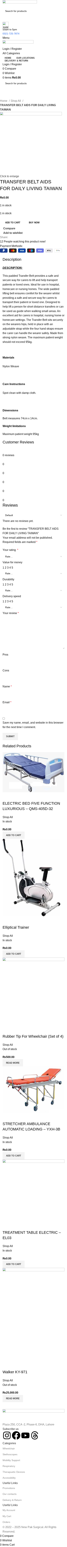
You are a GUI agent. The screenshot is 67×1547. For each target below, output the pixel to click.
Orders (6, 1522)
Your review (11, 613)
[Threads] (34, 1435)
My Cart (7, 1516)
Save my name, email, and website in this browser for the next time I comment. (33, 725)
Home (4, 100)
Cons (6, 670)
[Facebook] (16, 1435)
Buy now (34, 222)
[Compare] (7, 1365)
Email (7, 702)
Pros (5, 654)
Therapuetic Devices (14, 1472)
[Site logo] (20, 3)
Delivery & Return (12, 1500)
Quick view (16, 1365)
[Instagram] (7, 1435)
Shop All (16, 100)
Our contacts (9, 1494)
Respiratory (9, 1466)
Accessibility (9, 1477)
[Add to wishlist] (25, 1365)
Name (7, 686)
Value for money (12, 562)
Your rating (10, 549)
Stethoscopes (10, 1454)
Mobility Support (11, 1460)
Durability (8, 579)
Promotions (9, 1488)
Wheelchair (9, 1448)
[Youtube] (25, 1435)
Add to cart (12, 222)
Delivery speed (12, 596)
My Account (9, 1510)
